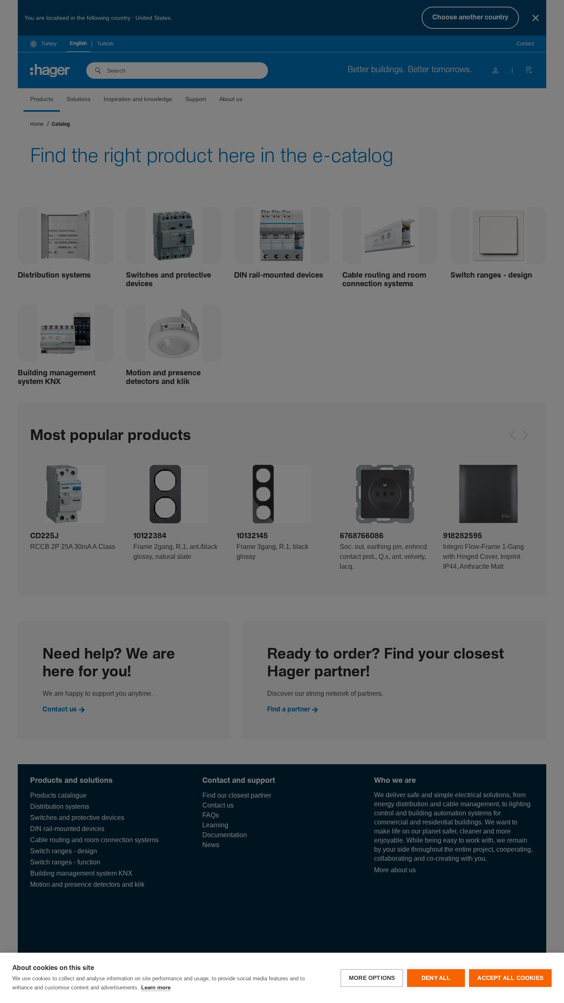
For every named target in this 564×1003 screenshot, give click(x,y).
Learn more (156, 988)
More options (372, 978)
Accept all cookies (510, 978)
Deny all (436, 978)
